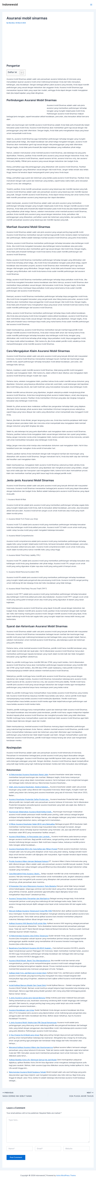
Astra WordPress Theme (66, 1175)
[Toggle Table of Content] (20, 73)
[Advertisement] (48, 43)
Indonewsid (10, 4)
